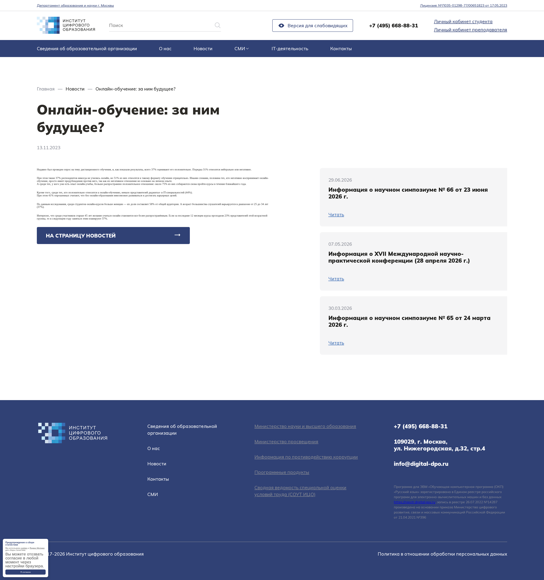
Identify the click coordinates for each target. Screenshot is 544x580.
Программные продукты (281, 472)
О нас (165, 48)
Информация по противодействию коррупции (306, 457)
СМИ (239, 48)
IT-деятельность (290, 48)
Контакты (341, 48)
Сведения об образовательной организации (87, 48)
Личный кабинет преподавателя (470, 29)
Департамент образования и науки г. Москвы (75, 5)
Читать (336, 214)
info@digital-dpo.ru (421, 463)
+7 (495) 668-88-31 (393, 25)
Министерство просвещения (286, 441)
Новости (203, 48)
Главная (46, 89)
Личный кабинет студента (463, 21)
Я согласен (25, 572)
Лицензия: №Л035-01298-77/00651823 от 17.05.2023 (463, 5)
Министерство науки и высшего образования (305, 426)
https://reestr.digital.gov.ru (414, 502)
